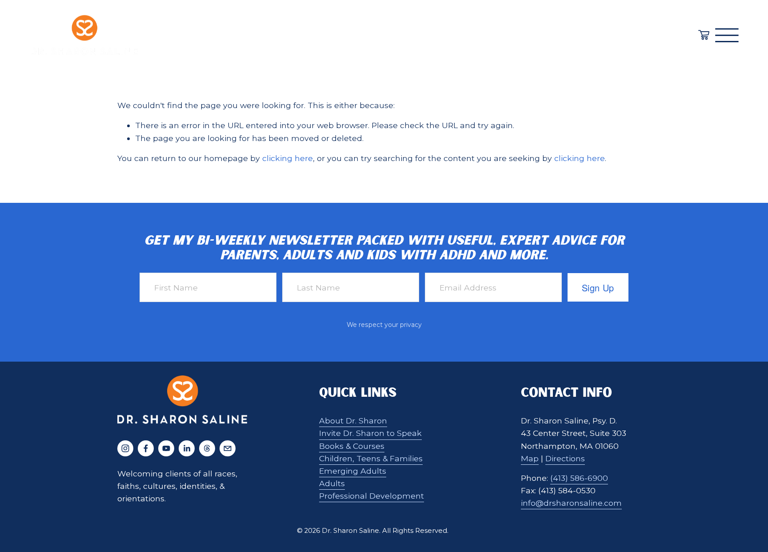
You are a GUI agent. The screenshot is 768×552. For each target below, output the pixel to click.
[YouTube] (166, 448)
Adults (332, 483)
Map (530, 458)
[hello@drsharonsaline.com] (228, 448)
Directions (565, 458)
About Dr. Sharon (353, 420)
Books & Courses (351, 446)
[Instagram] (125, 448)
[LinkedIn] (187, 448)
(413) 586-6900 (579, 478)
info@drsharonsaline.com (571, 503)
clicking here (287, 158)
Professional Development (371, 495)
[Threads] (207, 448)
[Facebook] (146, 448)
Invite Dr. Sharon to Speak (370, 433)
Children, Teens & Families (371, 458)
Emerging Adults (352, 470)
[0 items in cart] (703, 34)
